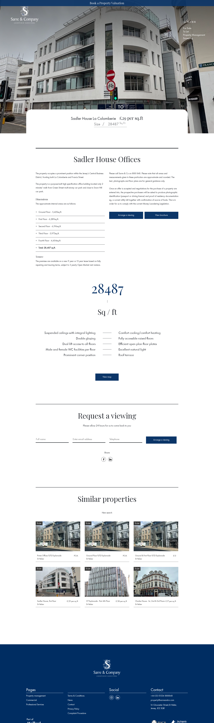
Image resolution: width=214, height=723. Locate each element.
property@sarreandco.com (162, 700)
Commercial (31, 700)
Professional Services (35, 705)
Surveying (188, 38)
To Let (186, 31)
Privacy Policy (73, 709)
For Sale (187, 28)
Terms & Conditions (76, 696)
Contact (71, 705)
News (70, 700)
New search (107, 513)
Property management (36, 696)
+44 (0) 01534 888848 (162, 696)
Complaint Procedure (77, 713)
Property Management (194, 35)
